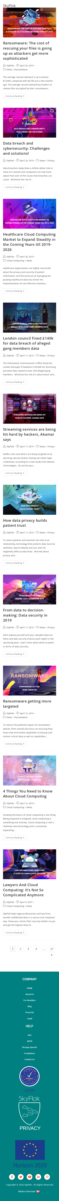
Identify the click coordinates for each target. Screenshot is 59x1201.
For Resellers (29, 1000)
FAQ (29, 1035)
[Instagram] (47, 1177)
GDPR (29, 1041)
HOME (29, 988)
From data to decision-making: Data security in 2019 (25, 615)
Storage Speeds (29, 1047)
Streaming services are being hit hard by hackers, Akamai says (29, 434)
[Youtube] (29, 1177)
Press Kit (29, 1012)
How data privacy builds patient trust (25, 523)
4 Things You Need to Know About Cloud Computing (28, 794)
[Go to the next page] (52, 955)
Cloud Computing (15, 260)
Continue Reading (16, 95)
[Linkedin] (38, 1177)
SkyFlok (9, 5)
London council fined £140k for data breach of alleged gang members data (28, 343)
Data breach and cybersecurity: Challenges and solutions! (26, 148)
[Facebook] (12, 1177)
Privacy (51, 160)
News (9, 69)
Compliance (29, 1053)
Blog (30, 1006)
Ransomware (21, 69)
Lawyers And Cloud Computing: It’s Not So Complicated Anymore (23, 889)
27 (51, 949)
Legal (29, 1018)
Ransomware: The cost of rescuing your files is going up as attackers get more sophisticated (27, 50)
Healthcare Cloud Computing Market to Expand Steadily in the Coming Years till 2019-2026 (29, 242)
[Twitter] (21, 1177)
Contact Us (29, 1059)
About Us (29, 994)
